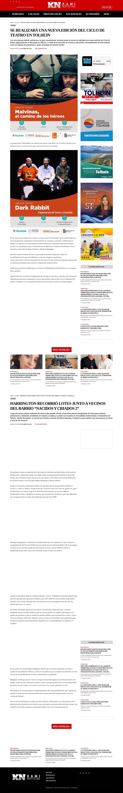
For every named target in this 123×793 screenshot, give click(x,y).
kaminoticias (42, 48)
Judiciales (84, 288)
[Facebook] (10, 1)
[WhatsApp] (19, 1)
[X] (16, 1)
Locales (17, 22)
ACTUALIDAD (85, 324)
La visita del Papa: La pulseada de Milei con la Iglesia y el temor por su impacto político (96, 311)
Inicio (11, 22)
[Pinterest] (61, 49)
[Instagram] (13, 1)
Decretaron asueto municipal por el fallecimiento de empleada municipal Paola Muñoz (96, 275)
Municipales (85, 271)
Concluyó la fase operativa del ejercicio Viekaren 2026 (94, 327)
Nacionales (84, 307)
